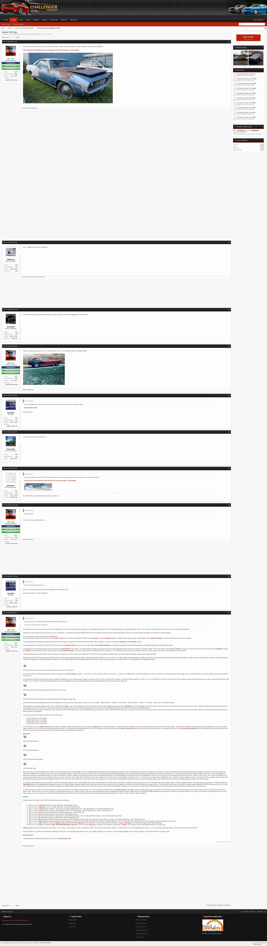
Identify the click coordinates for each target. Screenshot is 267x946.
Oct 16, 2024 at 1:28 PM (10, 395)
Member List (72, 923)
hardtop (95, 638)
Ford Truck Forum (141, 927)
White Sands (14, 497)
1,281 (16, 491)
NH (17, 271)
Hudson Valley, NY (12, 426)
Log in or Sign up (258, 20)
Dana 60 (97, 726)
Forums (13, 20)
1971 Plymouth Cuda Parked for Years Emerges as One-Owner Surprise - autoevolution (51, 50)
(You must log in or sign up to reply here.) (219, 905)
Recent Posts (54, 20)
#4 (229, 346)
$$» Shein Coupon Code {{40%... (247, 93)
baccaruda (37, 276)
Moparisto (25, 389)
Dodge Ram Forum (141, 923)
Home (6, 20)
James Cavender (27, 108)
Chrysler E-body (70, 645)
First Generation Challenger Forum (20, 34)
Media (21, 20)
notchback (122, 641)
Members (36, 20)
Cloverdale (14, 338)
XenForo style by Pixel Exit (42, 943)
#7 (229, 468)
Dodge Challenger (104, 645)
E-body (27, 650)
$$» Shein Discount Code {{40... (247, 74)
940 (16, 454)
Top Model (256, 63)
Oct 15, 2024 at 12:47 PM (10, 309)
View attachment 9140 (30, 407)
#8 (229, 505)
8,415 (16, 72)
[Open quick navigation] (265, 28)
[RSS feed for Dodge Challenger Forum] (264, 912)
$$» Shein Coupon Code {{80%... (247, 117)
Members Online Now (244, 127)
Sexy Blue (25, 539)
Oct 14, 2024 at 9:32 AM (10, 242)
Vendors (44, 20)
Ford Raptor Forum (141, 930)
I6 (44, 805)
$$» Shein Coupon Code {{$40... (247, 98)
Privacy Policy (257, 944)
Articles (28, 20)
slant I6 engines (71, 674)
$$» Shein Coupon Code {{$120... (247, 112)
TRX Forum (73, 20)
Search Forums (6, 24)
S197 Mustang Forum (142, 934)
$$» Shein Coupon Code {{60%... (247, 103)
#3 (229, 309)
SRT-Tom (40, 34)
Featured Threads (18, 24)
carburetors (81, 823)
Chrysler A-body (58, 638)
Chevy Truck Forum (141, 920)
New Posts (240, 70)
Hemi (136, 659)
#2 (229, 242)
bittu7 (262, 150)
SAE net (159, 823)
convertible (132, 641)
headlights (127, 706)
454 (16, 265)
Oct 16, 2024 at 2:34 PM (10, 432)
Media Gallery (73, 920)
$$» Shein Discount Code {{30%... (247, 79)
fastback (108, 638)
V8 (42, 809)
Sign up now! (248, 38)
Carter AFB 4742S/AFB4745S (61, 824)
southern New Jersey (11, 80)
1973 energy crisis (65, 838)
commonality (64, 649)
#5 (229, 395)
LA (40, 809)
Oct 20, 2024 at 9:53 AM (10, 468)
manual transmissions (128, 728)
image (240, 63)
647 (16, 418)
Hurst (43, 784)
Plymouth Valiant (156, 638)
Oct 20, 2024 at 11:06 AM (10, 576)
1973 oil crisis (153, 791)
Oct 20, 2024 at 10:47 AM (10, 505)
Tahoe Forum (140, 937)
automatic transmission (190, 728)
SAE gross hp (27, 828)
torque (122, 823)
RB (40, 821)
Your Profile (72, 927)
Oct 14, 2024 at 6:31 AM (10, 42)
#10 (229, 613)
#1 (229, 42)
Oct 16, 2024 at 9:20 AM (10, 346)
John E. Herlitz (175, 649)
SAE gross (127, 823)
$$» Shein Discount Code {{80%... (247, 88)
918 (16, 332)
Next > (18, 37)
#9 (229, 576)
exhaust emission (121, 789)
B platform (219, 649)
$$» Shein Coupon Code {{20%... (247, 108)
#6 (229, 432)
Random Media (241, 48)
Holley (58, 823)
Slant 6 (41, 805)
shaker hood (43, 726)
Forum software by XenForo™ (17, 943)
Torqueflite (26, 784)
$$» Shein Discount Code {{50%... (247, 83)
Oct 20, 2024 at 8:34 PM (10, 613)
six (58, 782)
